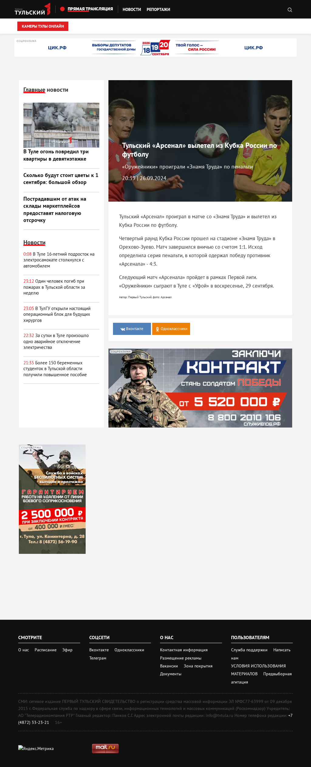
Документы (170, 674)
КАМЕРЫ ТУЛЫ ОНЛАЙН (43, 26)
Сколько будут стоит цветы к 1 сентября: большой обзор (60, 179)
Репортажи (158, 9)
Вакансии (169, 666)
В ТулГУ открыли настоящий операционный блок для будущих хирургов (57, 314)
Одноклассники (129, 650)
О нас (23, 650)
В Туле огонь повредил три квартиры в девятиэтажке (56, 155)
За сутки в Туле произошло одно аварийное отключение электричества (56, 341)
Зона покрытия (198, 666)
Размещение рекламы (180, 658)
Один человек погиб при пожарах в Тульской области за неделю (54, 287)
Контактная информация (184, 650)
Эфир (67, 650)
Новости (132, 9)
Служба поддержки (250, 650)
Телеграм (97, 658)
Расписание (45, 650)
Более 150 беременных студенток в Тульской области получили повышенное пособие (55, 368)
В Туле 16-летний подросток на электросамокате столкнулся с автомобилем (58, 260)
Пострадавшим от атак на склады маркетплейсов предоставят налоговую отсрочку (54, 209)
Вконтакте (99, 650)
